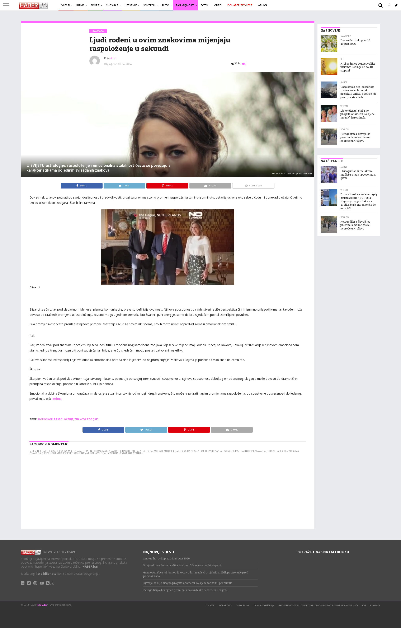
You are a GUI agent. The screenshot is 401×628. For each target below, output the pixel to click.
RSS (364, 605)
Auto (165, 5)
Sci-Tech (149, 5)
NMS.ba (42, 604)
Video (218, 5)
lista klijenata (46, 574)
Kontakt (375, 605)
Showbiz (112, 5)
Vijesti (65, 5)
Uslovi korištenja (263, 605)
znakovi (80, 419)
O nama (210, 605)
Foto (204, 5)
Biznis (80, 5)
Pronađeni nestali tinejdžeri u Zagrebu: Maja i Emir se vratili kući (318, 605)
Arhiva (262, 5)
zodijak (92, 419)
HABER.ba (89, 566)
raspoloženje (63, 419)
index (56, 399)
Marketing (225, 605)
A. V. (113, 58)
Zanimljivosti (185, 5)
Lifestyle (131, 5)
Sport (95, 5)
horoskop (45, 419)
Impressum (242, 605)
